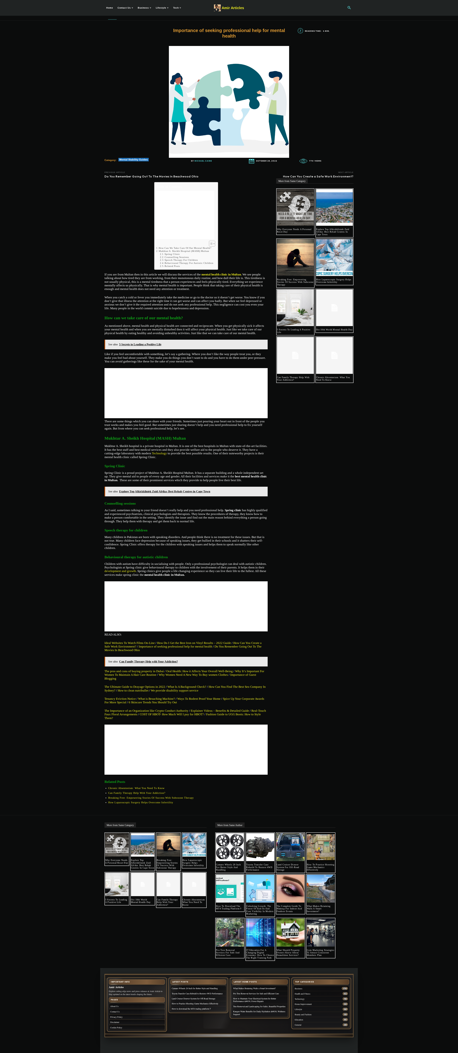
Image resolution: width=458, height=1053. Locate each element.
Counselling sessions (177, 257)
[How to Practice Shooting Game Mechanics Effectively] (321, 847)
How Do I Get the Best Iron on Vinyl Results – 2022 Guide (194, 643)
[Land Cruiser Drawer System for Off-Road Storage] (290, 847)
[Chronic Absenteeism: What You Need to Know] (334, 355)
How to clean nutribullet (133, 690)
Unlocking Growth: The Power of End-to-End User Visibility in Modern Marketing (260, 910)
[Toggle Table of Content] (210, 244)
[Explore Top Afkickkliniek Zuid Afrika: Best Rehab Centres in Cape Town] (334, 207)
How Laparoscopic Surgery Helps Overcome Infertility (140, 802)
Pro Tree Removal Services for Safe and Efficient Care (228, 953)
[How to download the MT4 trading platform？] (230, 889)
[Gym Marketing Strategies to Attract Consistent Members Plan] (321, 932)
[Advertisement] (185, 215)
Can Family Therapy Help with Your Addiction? (136, 793)
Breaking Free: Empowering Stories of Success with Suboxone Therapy (151, 798)
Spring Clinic (172, 254)
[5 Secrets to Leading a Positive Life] (295, 307)
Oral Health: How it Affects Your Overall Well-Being (199, 671)
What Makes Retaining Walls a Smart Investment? (318, 909)
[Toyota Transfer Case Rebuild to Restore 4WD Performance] (260, 847)
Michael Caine (203, 161)
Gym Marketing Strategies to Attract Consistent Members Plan (320, 953)
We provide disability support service (174, 690)
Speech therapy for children (181, 260)
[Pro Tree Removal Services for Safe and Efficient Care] (230, 932)
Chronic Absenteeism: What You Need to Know (136, 788)
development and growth (120, 571)
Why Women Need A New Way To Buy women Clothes (193, 674)
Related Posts (172, 266)
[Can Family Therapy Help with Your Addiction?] (295, 355)
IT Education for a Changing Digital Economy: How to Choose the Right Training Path (260, 954)
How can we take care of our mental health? (185, 248)
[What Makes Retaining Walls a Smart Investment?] (321, 889)
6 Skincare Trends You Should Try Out (153, 702)
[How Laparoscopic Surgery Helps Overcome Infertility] (334, 257)
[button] (349, 8)
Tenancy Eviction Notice (120, 698)
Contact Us (115, 1011)
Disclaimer (114, 1022)
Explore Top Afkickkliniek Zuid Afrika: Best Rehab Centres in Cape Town (332, 232)
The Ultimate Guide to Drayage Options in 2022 (134, 686)
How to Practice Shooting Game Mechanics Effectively (320, 867)
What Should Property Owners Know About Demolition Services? (288, 953)
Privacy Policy (116, 1016)
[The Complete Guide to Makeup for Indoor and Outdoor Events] (290, 889)
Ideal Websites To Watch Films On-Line (129, 643)
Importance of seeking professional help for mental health (175, 646)
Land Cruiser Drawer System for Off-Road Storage (288, 867)
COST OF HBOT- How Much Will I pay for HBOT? (172, 714)
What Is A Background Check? (186, 686)
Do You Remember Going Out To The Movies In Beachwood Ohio (151, 176)
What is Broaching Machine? (156, 698)
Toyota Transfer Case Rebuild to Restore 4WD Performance (259, 867)
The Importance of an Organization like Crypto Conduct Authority (146, 710)
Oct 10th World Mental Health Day (334, 329)
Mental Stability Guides (133, 159)
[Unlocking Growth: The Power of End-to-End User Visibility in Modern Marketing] (260, 889)
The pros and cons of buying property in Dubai (134, 671)
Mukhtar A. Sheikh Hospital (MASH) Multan (184, 251)
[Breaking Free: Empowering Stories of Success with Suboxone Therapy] (295, 257)
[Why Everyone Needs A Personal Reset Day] (295, 207)
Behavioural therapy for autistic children (189, 263)
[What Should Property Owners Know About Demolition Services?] (290, 932)
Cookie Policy (116, 1027)
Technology (159, 453)
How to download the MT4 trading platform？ (229, 907)
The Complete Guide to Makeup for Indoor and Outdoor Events (289, 909)
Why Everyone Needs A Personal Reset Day (116, 861)
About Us (114, 1006)
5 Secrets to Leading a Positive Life (116, 900)
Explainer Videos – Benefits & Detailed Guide (220, 710)
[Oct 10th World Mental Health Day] (334, 307)
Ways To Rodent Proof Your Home (199, 698)
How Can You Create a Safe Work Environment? (318, 176)
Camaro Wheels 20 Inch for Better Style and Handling (228, 867)
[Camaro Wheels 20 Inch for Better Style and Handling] (230, 847)
